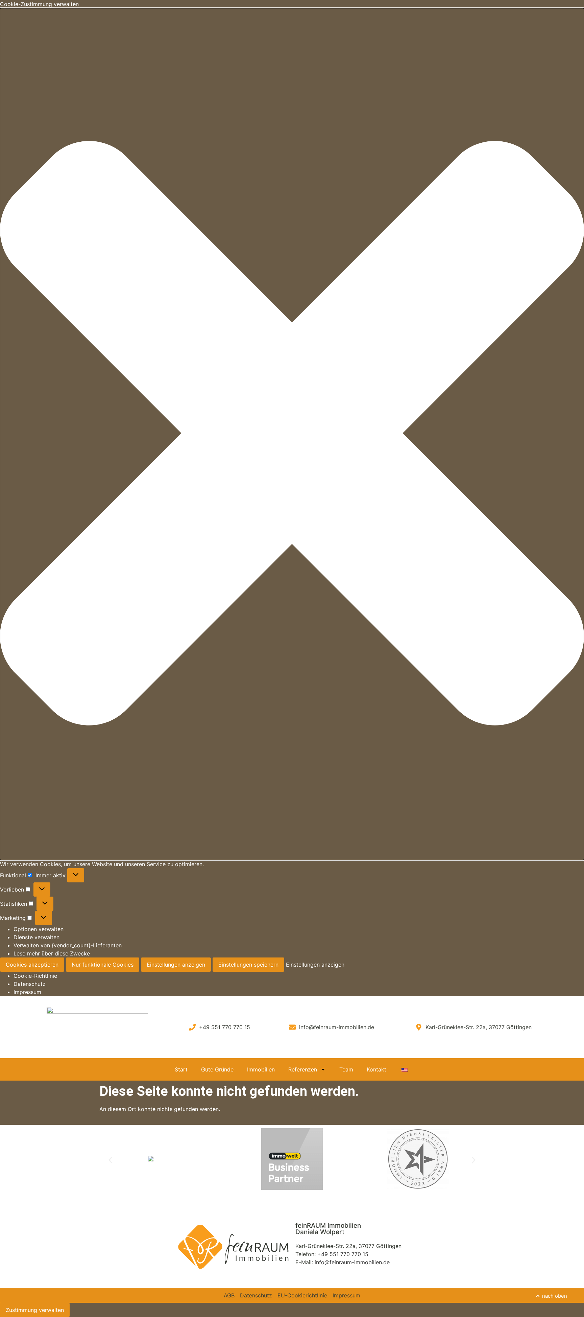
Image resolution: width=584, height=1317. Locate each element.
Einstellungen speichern (248, 964)
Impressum (27, 992)
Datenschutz (30, 983)
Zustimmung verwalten (35, 1310)
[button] (292, 434)
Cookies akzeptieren (32, 964)
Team (346, 1069)
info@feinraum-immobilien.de (352, 1262)
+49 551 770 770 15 (342, 1254)
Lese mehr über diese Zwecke (52, 953)
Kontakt (376, 1069)
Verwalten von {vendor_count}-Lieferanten (68, 945)
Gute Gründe (217, 1069)
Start (181, 1069)
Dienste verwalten (36, 937)
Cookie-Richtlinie (35, 975)
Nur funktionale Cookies (102, 964)
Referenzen (302, 1069)
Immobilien (261, 1069)
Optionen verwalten (39, 929)
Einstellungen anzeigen (176, 964)
